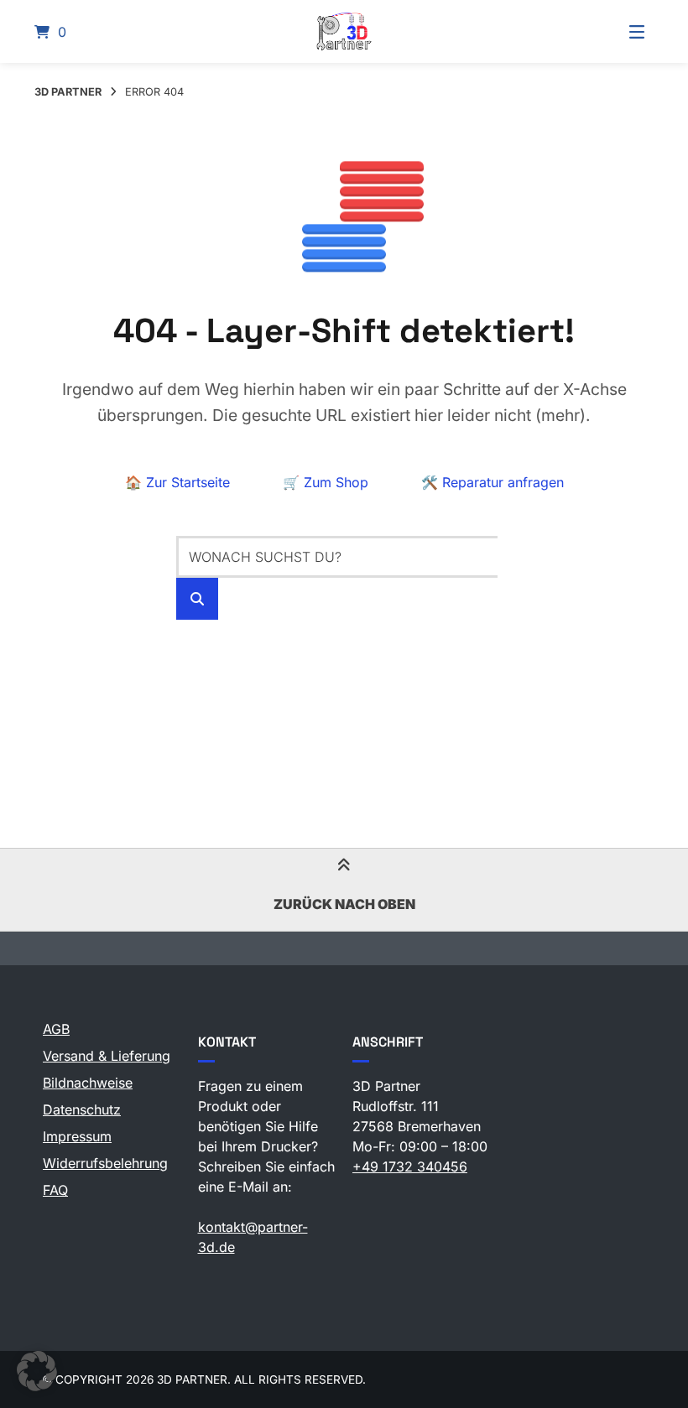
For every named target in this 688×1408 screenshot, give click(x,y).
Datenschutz (82, 1109)
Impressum (77, 1136)
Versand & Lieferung (106, 1055)
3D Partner (68, 92)
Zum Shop (325, 482)
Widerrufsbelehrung (105, 1163)
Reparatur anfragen (492, 482)
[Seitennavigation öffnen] (616, 31)
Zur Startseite (177, 482)
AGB (56, 1029)
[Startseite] (344, 31)
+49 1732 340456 (409, 1166)
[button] (37, 1371)
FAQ (55, 1190)
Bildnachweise (88, 1082)
